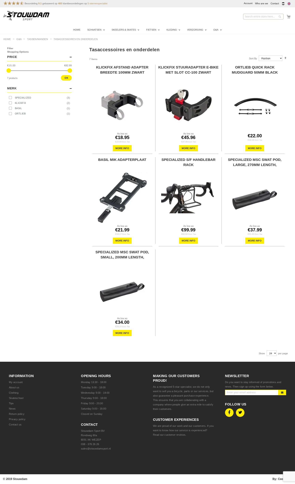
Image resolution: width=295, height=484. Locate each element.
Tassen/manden (38, 39)
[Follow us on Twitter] (240, 412)
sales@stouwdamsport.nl (96, 448)
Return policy (16, 413)
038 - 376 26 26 (90, 444)
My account (16, 382)
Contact (275, 3)
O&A (19, 39)
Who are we (261, 3)
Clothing (13, 392)
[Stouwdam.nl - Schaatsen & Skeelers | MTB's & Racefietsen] (26, 15)
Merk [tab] (12, 88)
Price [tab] (12, 57)
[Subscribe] (282, 392)
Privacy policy (17, 419)
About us (14, 387)
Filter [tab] (10, 48)
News (12, 408)
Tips (11, 403)
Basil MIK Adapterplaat (122, 160)
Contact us (15, 424)
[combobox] (263, 16)
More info (122, 148)
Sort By (253, 58)
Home (7, 39)
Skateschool (16, 398)
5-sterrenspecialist (97, 3)
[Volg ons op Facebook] (229, 412)
